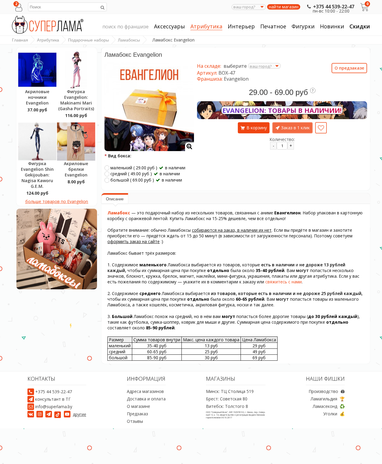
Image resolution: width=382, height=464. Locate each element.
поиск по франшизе (125, 26)
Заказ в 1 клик (295, 127)
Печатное (273, 26)
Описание (115, 199)
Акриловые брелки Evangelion (76, 169)
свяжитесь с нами (283, 282)
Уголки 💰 (334, 414)
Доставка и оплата (146, 399)
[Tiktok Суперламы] (58, 414)
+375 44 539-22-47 (333, 6)
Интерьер (241, 26)
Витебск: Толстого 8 (227, 406)
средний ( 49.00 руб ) (145, 173)
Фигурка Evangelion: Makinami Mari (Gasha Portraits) (76, 100)
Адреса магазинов (145, 391)
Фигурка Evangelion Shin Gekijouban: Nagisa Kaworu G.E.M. (37, 175)
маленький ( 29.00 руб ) (147, 167)
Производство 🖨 (327, 391)
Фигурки (303, 26)
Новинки (332, 26)
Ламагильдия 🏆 (328, 399)
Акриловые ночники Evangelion (37, 97)
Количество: (282, 139)
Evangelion (236, 79)
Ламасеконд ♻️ (329, 406)
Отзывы (135, 421)
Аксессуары (169, 26)
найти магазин (283, 7)
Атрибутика (206, 26)
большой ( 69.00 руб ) (146, 180)
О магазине (138, 406)
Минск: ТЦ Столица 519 (230, 391)
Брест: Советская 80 (226, 399)
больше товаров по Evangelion (56, 201)
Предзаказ (137, 414)
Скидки (359, 26)
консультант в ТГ (53, 399)
